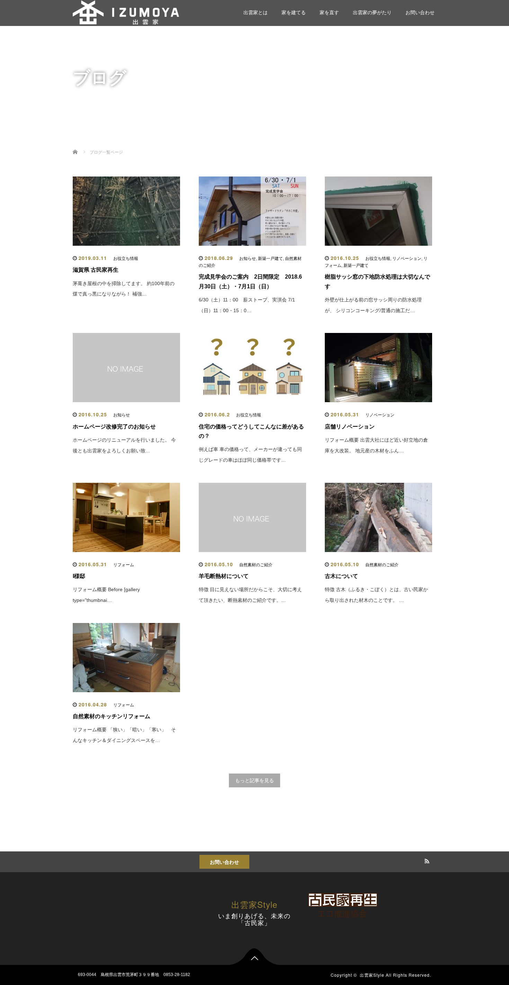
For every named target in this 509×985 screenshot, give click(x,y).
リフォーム (123, 564)
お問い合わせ (420, 12)
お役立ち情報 (125, 258)
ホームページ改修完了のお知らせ (114, 427)
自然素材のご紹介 (256, 564)
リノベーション (406, 258)
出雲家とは (255, 12)
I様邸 (79, 576)
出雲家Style (254, 904)
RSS (426, 860)
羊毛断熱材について (224, 576)
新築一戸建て (270, 258)
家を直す (329, 12)
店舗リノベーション (350, 427)
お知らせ (247, 258)
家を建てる (294, 12)
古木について (341, 576)
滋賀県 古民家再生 (95, 270)
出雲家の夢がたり (372, 12)
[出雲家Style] (126, 11)
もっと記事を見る (254, 780)
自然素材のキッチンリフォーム (111, 716)
